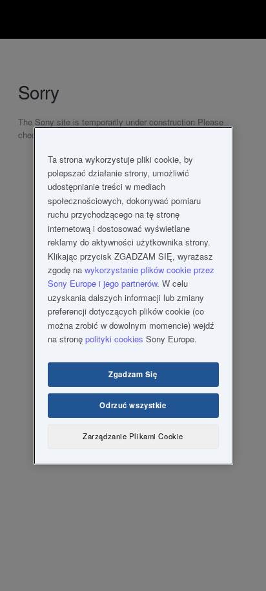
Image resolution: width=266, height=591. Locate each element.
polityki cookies (114, 339)
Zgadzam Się (132, 374)
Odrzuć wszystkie (132, 405)
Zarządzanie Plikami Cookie (133, 436)
